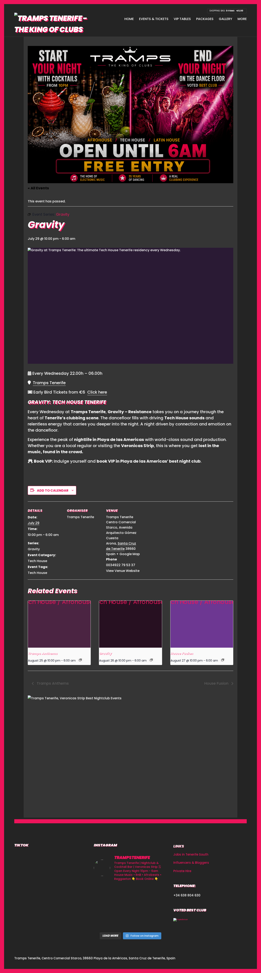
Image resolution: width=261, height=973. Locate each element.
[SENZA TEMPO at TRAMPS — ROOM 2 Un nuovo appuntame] (105, 907)
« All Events (38, 188)
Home (129, 19)
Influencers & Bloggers (191, 862)
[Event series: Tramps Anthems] (80, 660)
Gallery (225, 19)
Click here (97, 392)
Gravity (34, 549)
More (242, 19)
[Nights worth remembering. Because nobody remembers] (130, 892)
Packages (204, 19)
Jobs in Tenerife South (190, 854)
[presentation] (59, 624)
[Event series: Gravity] (151, 660)
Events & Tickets (153, 19)
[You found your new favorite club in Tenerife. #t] (105, 922)
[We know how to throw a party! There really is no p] (130, 922)
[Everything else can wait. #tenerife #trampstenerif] (155, 892)
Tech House (37, 561)
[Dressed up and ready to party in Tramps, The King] (130, 907)
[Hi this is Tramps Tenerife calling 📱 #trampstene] (105, 892)
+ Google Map (128, 554)
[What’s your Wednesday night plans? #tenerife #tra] (155, 922)
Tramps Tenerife (49, 383)
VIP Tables (182, 19)
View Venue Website (122, 570)
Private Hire (182, 871)
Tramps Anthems (43, 653)
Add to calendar (53, 490)
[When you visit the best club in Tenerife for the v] (155, 907)
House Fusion (181, 653)
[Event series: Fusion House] (222, 660)
